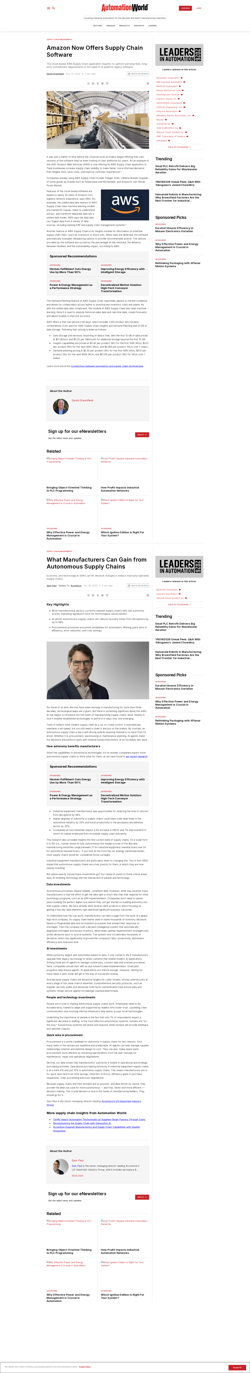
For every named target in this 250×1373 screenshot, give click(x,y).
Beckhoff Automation (167, 86)
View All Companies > (179, 147)
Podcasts (139, 26)
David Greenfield (55, 74)
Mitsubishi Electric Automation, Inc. (173, 115)
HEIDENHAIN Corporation (169, 103)
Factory (97, 26)
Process (111, 26)
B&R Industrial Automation (169, 82)
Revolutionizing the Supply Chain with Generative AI (82, 1123)
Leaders (152, 26)
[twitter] (97, 83)
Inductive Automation (166, 111)
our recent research (137, 756)
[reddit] (102, 83)
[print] (147, 83)
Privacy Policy (85, 1367)
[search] (53, 8)
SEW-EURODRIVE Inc (167, 128)
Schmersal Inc (163, 124)
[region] (125, 1367)
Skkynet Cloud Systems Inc (170, 132)
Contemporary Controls (168, 94)
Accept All (237, 1368)
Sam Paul (52, 585)
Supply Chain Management (59, 39)
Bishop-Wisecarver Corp (168, 90)
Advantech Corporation (167, 78)
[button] (49, 8)
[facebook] (88, 83)
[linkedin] (93, 83)
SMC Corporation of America (170, 136)
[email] (107, 83)
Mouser (160, 119)
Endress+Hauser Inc (166, 98)
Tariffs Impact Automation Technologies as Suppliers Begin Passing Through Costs (99, 1119)
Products (124, 26)
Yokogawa (161, 140)
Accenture (76, 585)
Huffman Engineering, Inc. (169, 107)
